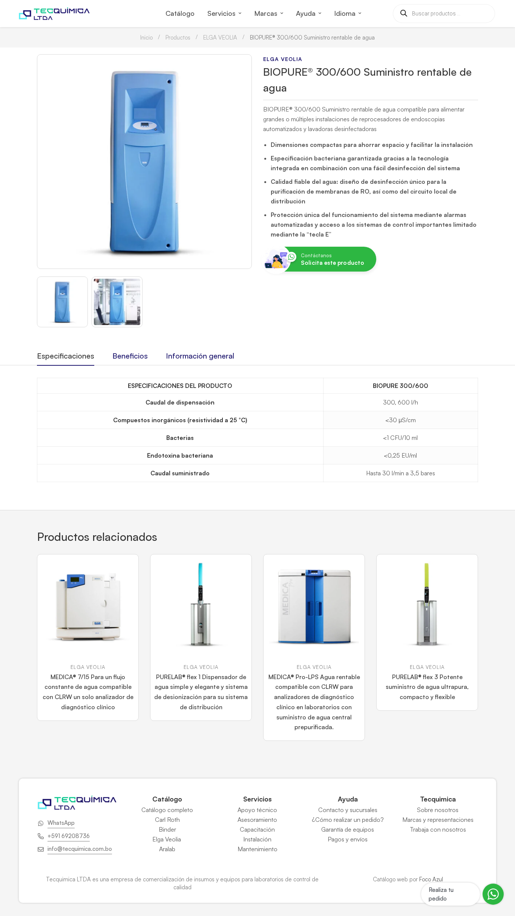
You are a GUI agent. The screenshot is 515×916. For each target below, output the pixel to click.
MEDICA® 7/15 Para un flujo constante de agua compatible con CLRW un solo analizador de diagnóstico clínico (88, 692)
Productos (178, 37)
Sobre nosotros (437, 810)
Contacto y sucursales (347, 810)
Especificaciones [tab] (65, 355)
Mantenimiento (257, 849)
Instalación (257, 839)
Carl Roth (167, 819)
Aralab (167, 849)
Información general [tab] (200, 355)
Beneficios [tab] (130, 355)
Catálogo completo (167, 810)
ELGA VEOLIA (220, 37)
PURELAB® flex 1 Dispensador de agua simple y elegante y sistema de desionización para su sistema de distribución (201, 692)
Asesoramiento (257, 819)
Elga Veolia (167, 839)
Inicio (146, 37)
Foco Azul (431, 879)
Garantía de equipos (347, 829)
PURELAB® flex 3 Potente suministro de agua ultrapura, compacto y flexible (427, 687)
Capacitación (257, 829)
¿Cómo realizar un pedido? (348, 819)
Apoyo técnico (257, 810)
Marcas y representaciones (438, 819)
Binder (167, 829)
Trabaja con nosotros (438, 829)
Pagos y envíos (348, 839)
